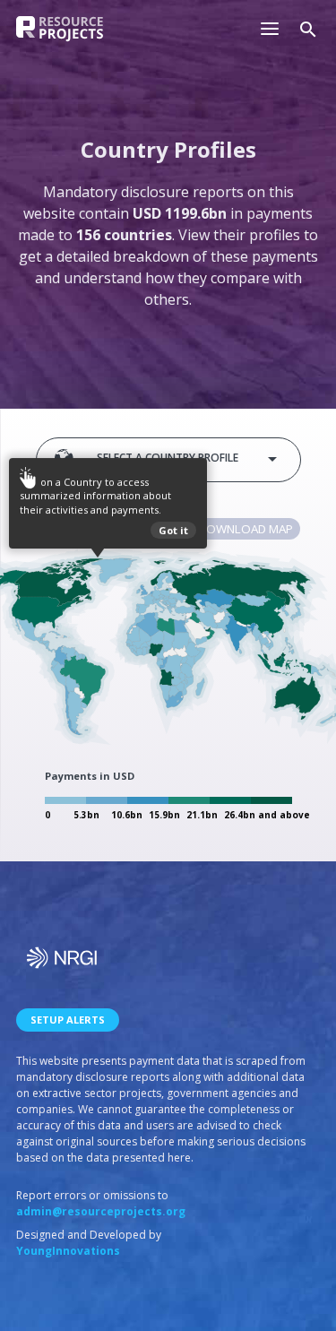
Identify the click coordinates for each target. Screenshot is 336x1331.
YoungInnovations (68, 1251)
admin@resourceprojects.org (100, 1212)
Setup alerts (67, 1019)
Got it (173, 528)
